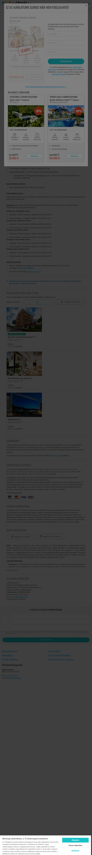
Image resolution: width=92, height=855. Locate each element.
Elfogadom (75, 840)
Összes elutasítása (75, 845)
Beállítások (75, 851)
